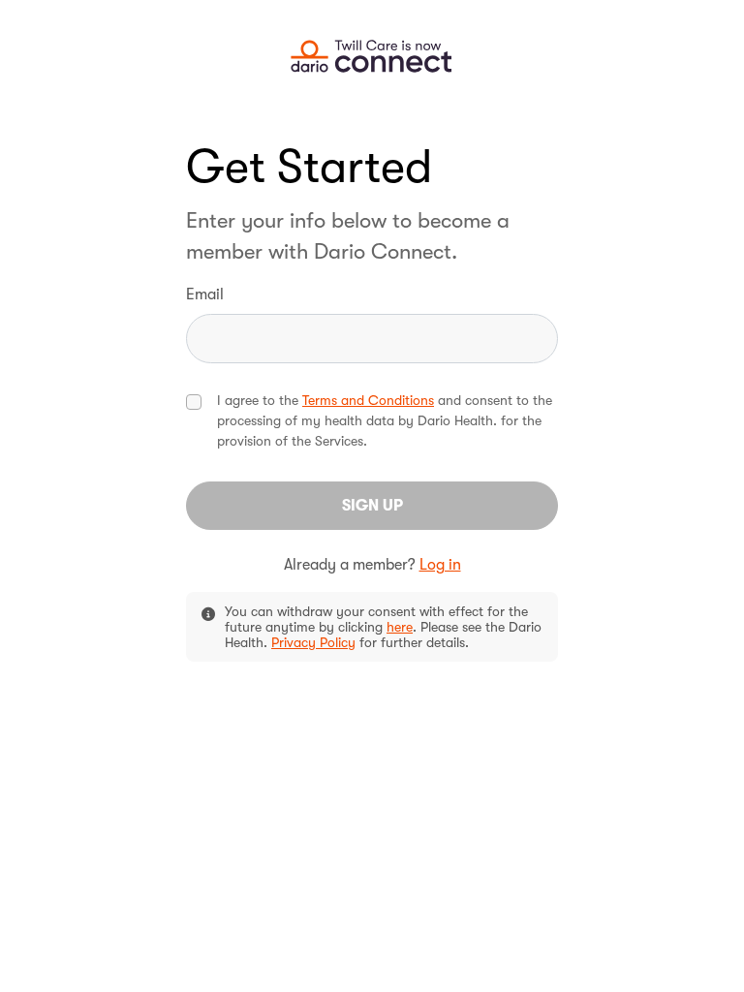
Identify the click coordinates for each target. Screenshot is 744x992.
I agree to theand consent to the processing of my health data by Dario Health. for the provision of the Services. (384, 420)
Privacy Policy (313, 642)
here (400, 627)
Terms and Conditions (368, 400)
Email (205, 294)
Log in (440, 565)
